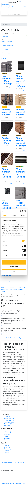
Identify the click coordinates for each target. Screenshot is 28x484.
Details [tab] (14, 215)
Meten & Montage (21, 6)
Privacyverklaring (6, 483)
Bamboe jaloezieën (9, 420)
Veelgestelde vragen (10, 433)
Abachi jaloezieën (9, 422)
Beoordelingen (8, 449)
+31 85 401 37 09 (18, 462)
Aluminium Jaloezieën (8, 54)
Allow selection (14, 266)
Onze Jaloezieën (5, 6)
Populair (13, 6)
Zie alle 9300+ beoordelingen (14, 338)
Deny (14, 271)
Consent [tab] (5, 215)
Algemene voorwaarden (18, 483)
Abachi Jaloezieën (7, 50)
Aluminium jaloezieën (10, 424)
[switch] (24, 246)
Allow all (14, 261)
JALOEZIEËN (4, 58)
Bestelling (7, 434)
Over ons (6, 445)
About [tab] (23, 215)
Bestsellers (5, 36)
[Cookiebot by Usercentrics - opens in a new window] (20, 211)
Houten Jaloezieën (7, 41)
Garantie (6, 450)
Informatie (7, 447)
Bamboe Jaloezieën (7, 45)
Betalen (6, 436)
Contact (10, 8)
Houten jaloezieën (9, 418)
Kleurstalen (4, 8)
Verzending (7, 438)
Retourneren (7, 440)
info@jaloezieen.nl (7, 462)
